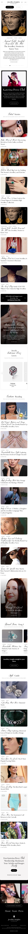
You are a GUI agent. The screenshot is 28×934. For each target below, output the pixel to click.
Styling (7, 566)
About (8, 911)
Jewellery (10, 226)
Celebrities (14, 226)
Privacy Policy (14, 925)
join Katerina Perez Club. (14, 300)
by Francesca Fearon (4, 819)
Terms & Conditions (5, 925)
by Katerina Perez (3, 146)
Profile (7, 284)
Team (14, 911)
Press (20, 911)
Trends (7, 256)
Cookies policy (23, 925)
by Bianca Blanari (3, 234)
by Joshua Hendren (4, 174)
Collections (8, 478)
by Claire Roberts (3, 575)
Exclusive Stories (4, 226)
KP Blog (14, 604)
